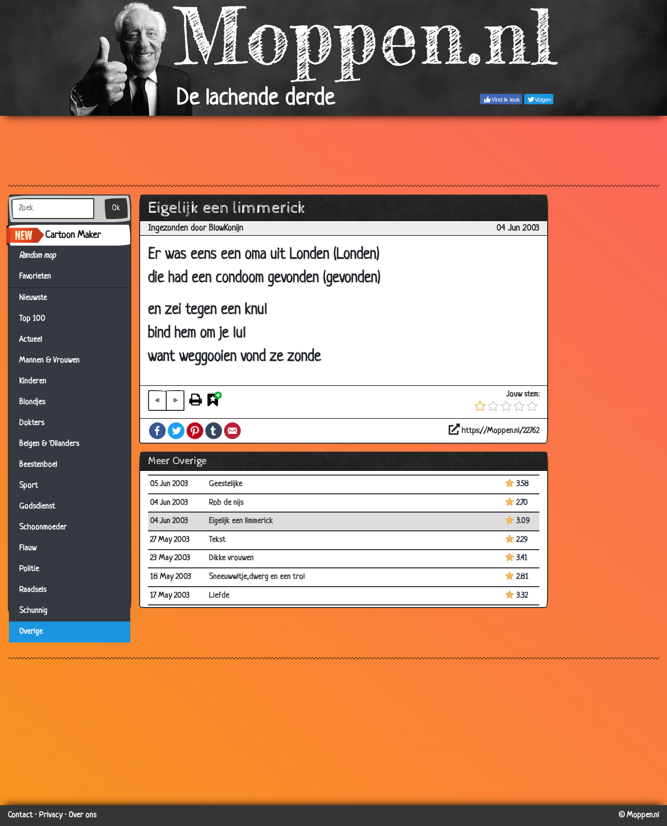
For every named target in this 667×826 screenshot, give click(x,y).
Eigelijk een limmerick (241, 521)
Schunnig (33, 610)
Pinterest (195, 430)
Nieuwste (33, 298)
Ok (116, 208)
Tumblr (213, 430)
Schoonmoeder (43, 527)
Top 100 (32, 318)
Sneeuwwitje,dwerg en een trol (257, 577)
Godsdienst (37, 506)
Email (232, 430)
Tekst (217, 540)
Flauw (27, 548)
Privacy (51, 815)
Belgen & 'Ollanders (49, 444)
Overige (31, 631)
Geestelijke (225, 484)
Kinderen (32, 381)
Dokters (31, 423)
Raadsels (32, 590)
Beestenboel (38, 464)
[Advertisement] (333, 150)
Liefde (219, 595)
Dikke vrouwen (231, 558)
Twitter (176, 430)
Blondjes (32, 402)
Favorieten (39, 276)
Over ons (82, 815)
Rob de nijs (226, 503)
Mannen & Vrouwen (49, 360)
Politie (29, 569)
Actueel (30, 339)
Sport (28, 485)
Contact (20, 815)
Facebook (157, 430)
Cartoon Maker (73, 235)
